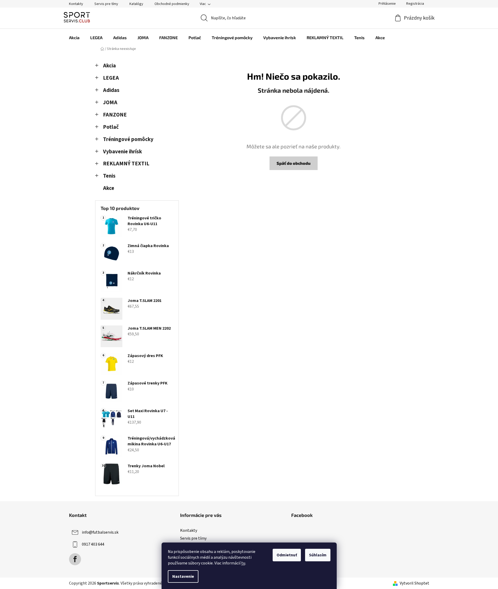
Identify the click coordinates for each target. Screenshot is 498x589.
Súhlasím (318, 555)
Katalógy (136, 4)
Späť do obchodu (294, 163)
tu (243, 563)
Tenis (109, 176)
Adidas (111, 90)
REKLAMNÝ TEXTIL (126, 163)
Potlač (111, 127)
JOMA (110, 102)
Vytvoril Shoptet (414, 583)
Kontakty (76, 4)
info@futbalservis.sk (100, 532)
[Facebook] (75, 559)
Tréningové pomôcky (128, 139)
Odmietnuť (287, 555)
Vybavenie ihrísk (122, 151)
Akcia (109, 65)
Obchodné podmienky (171, 4)
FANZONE (115, 115)
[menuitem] (74, 37)
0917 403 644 (93, 544)
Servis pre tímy (106, 4)
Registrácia (415, 3)
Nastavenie (183, 576)
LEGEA (111, 78)
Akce (108, 188)
